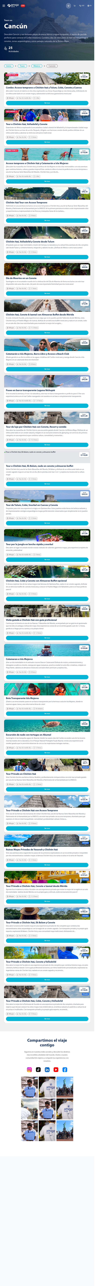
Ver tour (47, 103)
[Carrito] (74, 5)
